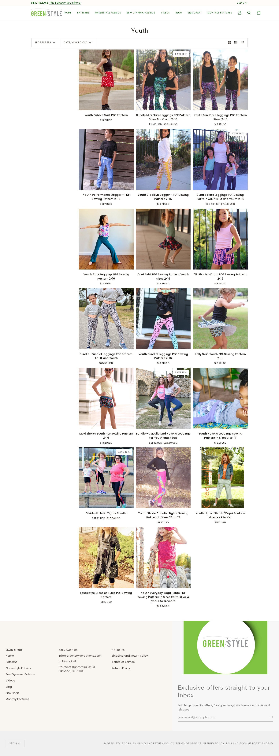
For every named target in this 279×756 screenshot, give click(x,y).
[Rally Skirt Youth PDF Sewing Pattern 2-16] (220, 318)
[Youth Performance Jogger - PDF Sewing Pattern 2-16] (106, 159)
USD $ (240, 2)
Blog (9, 687)
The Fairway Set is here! (65, 3)
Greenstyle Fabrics (18, 668)
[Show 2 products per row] (229, 42)
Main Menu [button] (14, 650)
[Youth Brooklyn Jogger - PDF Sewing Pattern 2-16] (163, 159)
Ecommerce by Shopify (256, 743)
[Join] (270, 717)
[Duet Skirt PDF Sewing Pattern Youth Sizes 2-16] (163, 239)
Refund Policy (121, 668)
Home (10, 656)
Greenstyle (115, 743)
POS (229, 743)
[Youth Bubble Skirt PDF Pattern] (106, 80)
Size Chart (12, 693)
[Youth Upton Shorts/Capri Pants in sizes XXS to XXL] (220, 477)
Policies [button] (118, 650)
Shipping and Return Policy (130, 656)
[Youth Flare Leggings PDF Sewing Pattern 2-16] (106, 239)
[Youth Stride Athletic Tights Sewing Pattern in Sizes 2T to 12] (163, 477)
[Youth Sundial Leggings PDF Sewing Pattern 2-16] (163, 318)
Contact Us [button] (68, 650)
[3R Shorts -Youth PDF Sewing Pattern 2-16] (220, 239)
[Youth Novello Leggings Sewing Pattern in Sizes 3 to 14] (220, 398)
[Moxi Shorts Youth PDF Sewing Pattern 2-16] (106, 398)
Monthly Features (17, 699)
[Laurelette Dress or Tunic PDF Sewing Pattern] (106, 557)
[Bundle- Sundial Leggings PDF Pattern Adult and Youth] (106, 318)
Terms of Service (123, 662)
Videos (10, 680)
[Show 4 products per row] (243, 42)
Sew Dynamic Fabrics (20, 674)
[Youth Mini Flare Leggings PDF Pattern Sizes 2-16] (220, 80)
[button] (83, 13)
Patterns (11, 662)
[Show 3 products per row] (235, 42)
